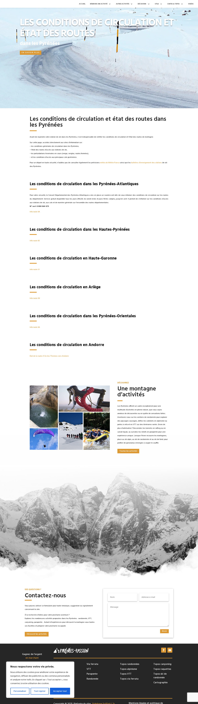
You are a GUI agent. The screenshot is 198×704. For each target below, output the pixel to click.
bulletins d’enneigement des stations (146, 162)
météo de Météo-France (110, 162)
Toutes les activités (128, 451)
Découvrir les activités (37, 634)
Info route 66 (35, 327)
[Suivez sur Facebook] (163, 650)
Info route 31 (35, 269)
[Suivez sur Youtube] (169, 650)
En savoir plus (31, 52)
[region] (40, 680)
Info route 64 (35, 212)
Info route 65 (35, 241)
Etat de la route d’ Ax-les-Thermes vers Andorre (49, 356)
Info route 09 (35, 298)
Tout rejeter (39, 691)
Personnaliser (20, 691)
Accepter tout (60, 691)
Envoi (164, 631)
